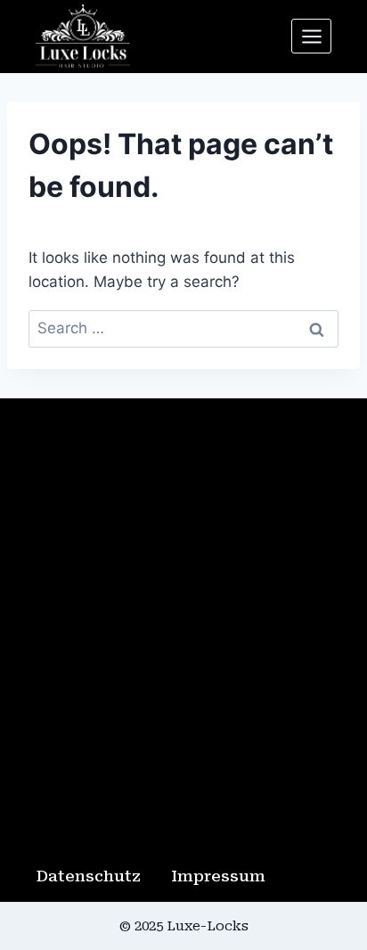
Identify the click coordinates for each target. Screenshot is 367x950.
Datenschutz (89, 876)
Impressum (218, 876)
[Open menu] (311, 36)
